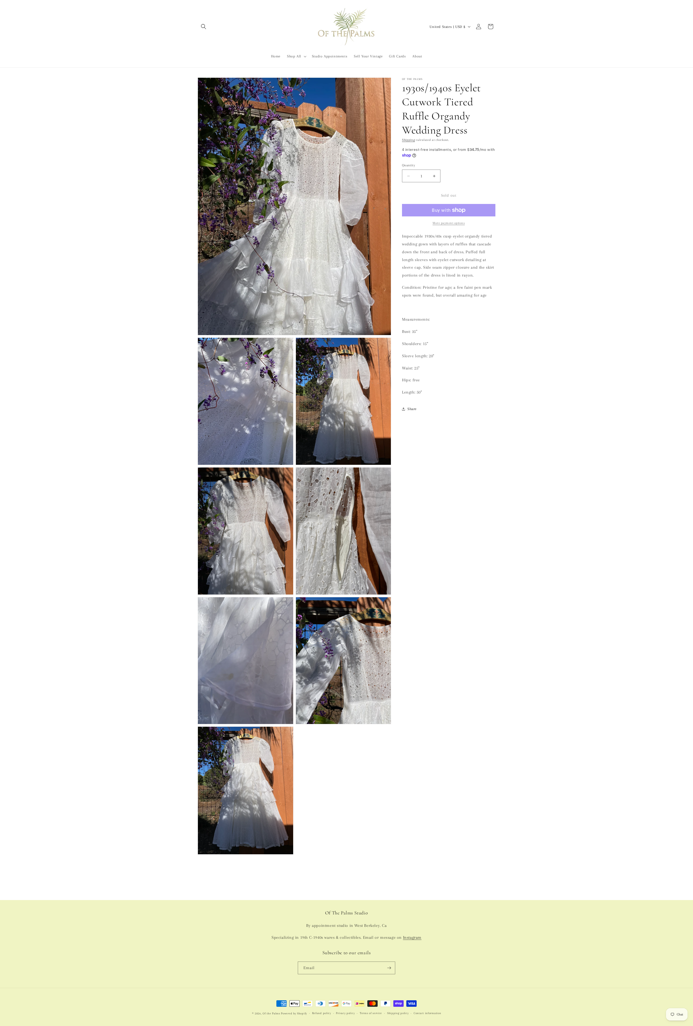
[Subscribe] (389, 968)
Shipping (408, 140)
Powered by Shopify (294, 1013)
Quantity (408, 165)
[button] (204, 27)
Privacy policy (345, 1013)
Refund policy (321, 1013)
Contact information (427, 1013)
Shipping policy (398, 1013)
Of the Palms (271, 1013)
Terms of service (371, 1013)
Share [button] (412, 409)
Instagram (412, 937)
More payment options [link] (449, 223)
